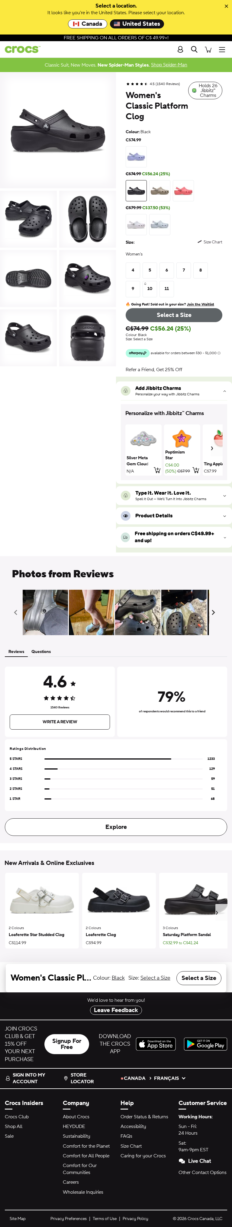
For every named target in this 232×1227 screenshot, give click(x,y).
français (166, 1078)
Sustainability (76, 1136)
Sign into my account (29, 1078)
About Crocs (76, 1117)
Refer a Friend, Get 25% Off (154, 370)
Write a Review (60, 722)
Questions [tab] (41, 652)
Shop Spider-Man (169, 65)
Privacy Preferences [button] (68, 1219)
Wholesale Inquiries (83, 1192)
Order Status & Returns (144, 1117)
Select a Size (174, 315)
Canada (92, 24)
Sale (9, 1136)
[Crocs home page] (20, 49)
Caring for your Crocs (143, 1156)
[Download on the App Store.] (157, 1044)
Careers (71, 1182)
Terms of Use (105, 1219)
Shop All (13, 1126)
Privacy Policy (135, 1219)
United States (141, 24)
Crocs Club (17, 1117)
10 (149, 289)
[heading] (174, 413)
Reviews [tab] (16, 652)
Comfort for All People (86, 1156)
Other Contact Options (203, 1172)
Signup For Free (66, 1044)
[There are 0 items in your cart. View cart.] (208, 49)
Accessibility (133, 1126)
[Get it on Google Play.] (205, 1044)
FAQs (126, 1136)
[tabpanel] (116, 750)
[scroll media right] (214, 612)
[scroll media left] (17, 612)
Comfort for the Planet (86, 1146)
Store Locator (82, 1078)
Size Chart (131, 1146)
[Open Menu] (223, 49)
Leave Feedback (116, 1010)
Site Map (18, 1219)
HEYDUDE (74, 1126)
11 (167, 289)
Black (118, 978)
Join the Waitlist (200, 304)
